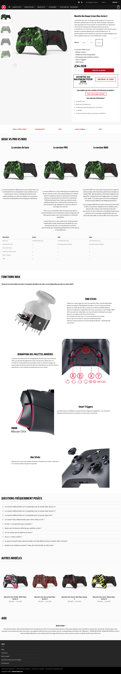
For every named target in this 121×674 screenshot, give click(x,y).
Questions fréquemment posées (11, 660)
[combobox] (104, 2)
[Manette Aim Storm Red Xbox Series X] (74, 581)
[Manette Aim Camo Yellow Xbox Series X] (104, 581)
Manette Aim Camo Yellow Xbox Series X (104, 598)
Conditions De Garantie (23, 669)
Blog (2, 649)
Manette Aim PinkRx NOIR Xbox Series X (15, 598)
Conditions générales (8, 669)
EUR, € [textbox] (103, 2)
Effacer (115, 38)
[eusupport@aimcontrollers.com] (79, 2)
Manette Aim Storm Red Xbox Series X (74, 598)
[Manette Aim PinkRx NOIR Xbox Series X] (15, 581)
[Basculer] (3, 507)
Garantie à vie (80, 101)
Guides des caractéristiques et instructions (89, 107)
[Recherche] (9, 7)
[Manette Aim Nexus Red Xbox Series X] (45, 581)
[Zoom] (15, 65)
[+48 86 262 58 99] (82, 2)
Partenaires (74, 7)
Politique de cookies (38, 669)
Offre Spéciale (64, 7)
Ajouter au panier (98, 70)
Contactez (4, 653)
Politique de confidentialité (54, 669)
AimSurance (5, 663)
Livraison (79, 110)
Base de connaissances (83, 104)
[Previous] (16, 40)
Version (76, 42)
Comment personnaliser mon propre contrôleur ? (91, 113)
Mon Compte (5, 656)
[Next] (66, 40)
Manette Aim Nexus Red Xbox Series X (44, 598)
